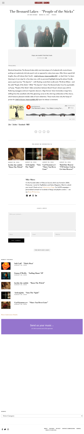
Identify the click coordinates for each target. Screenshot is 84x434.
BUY (28, 124)
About (46, 428)
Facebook (22, 124)
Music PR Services (51, 430)
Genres (79, 428)
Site (9, 124)
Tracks (54, 14)
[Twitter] (44, 131)
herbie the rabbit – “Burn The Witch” (15, 166)
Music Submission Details (9, 314)
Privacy (58, 428)
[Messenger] (40, 131)
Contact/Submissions (68, 428)
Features (51, 428)
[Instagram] (33, 195)
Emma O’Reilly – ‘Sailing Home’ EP (28, 273)
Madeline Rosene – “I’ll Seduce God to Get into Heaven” (67, 166)
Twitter (14, 124)
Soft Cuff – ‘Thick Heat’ (23, 263)
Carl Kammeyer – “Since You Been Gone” (50, 166)
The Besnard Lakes (42, 250)
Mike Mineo (33, 14)
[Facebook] (35, 131)
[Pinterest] (48, 131)
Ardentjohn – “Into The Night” (33, 165)
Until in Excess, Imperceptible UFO (26, 99)
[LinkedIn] (36, 195)
